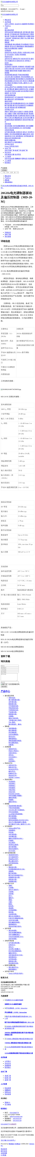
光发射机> (12, 783)
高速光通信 (8, 64)
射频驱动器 (22, 107)
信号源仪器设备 (10, 132)
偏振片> (11, 898)
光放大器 (11, 68)
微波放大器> (13, 867)
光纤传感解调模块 (19, 126)
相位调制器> (13, 730)
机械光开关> (13, 773)
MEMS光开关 (25, 58)
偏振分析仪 (27, 70)
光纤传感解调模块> (15, 932)
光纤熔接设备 (19, 99)
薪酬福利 (18, 158)
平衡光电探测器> (14, 808)
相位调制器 (17, 44)
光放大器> (12, 792)
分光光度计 (10, 54)
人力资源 (8, 160)
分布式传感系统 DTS (15, 128)
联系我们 (31, 24)
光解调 (20, 48)
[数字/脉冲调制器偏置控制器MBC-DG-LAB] (19, 1018)
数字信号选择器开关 (20, 105)
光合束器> (12, 842)
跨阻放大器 (14, 107)
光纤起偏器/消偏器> (15, 795)
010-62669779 (14, 1112)
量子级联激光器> (14, 700)
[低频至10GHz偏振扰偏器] (14, 1000)
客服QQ (7, 1102)
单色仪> (11, 755)
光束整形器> (13, 914)
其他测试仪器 (16, 138)
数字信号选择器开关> (16, 875)
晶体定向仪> (13, 749)
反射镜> (11, 894)
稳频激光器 (22, 36)
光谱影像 (8, 50)
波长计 (25, 132)
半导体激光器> (14, 706)
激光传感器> (13, 930)
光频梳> (11, 716)
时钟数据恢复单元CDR (21, 103)
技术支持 (8, 152)
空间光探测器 (25, 77)
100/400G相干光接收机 (12, 77)
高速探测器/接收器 (11, 75)
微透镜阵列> (13, 924)
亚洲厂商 (24, 150)
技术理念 (18, 154)
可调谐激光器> (14, 710)
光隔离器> (12, 830)
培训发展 (31, 158)
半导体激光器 (14, 34)
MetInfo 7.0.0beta (14, 1144)
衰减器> (11, 908)
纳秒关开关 (17, 58)
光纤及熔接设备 (10, 95)
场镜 (6, 111)
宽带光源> (12, 698)
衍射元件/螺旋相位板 (15, 117)
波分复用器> (13, 846)
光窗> (11, 902)
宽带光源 (8, 32)
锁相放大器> (13, 961)
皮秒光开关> (13, 765)
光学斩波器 (28, 136)
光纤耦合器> (13, 836)
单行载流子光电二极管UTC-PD (22, 83)
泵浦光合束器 (16, 91)
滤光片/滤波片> (14, 889)
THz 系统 (27, 38)
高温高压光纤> (14, 859)
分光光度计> (13, 757)
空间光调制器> (14, 734)
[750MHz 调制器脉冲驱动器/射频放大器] (19, 1039)
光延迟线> (12, 790)
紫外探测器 (20, 79)
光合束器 (8, 91)
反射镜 (30, 111)
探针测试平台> (14, 967)
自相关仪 (19, 132)
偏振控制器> (13, 797)
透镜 (14, 113)
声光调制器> (13, 732)
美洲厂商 (11, 150)
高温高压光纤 (28, 97)
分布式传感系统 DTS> (16, 936)
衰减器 (31, 113)
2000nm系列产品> (15, 828)
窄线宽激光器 (24, 34)
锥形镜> (11, 912)
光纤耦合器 (10, 89)
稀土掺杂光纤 (9, 99)
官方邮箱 (8, 1104)
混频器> (11, 871)
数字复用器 (8, 105)
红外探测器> (13, 818)
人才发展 (8, 156)
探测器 (7, 73)
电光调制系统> (14, 743)
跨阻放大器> (13, 879)
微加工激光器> (14, 718)
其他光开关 (20, 61)
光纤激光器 (26, 32)
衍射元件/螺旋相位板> (16, 918)
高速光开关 (8, 56)
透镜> (11, 900)
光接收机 (21, 66)
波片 (6, 113)
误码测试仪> (13, 957)
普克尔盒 (13, 46)
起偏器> (11, 840)
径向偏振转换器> (14, 922)
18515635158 (17, 1118)
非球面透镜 (8, 115)
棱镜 (21, 113)
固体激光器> (13, 704)
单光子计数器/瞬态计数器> (18, 822)
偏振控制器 (14, 70)
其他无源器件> (14, 849)
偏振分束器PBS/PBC (22, 89)
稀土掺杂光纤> (14, 861)
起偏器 (31, 89)
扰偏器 (20, 70)
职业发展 (11, 158)
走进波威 (8, 22)
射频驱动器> (13, 881)
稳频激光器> (13, 714)
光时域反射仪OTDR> (16, 955)
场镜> (11, 885)
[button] (10, 684)
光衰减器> (12, 788)
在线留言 (13, 1124)
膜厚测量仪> (13, 969)
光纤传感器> (13, 939)
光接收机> (12, 785)
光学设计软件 (9, 144)
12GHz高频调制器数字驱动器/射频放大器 (19, 1053)
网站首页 (8, 20)
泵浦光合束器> (14, 844)
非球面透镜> (13, 910)
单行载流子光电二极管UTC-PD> (20, 824)
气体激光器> (13, 712)
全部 (6, 24)
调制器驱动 (20, 46)
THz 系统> (12, 722)
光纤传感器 (27, 128)
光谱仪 (17, 54)
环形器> (11, 832)
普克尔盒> (12, 736)
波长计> (11, 947)
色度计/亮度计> (14, 751)
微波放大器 (8, 103)
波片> (11, 896)
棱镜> (11, 904)
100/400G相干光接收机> (17, 810)
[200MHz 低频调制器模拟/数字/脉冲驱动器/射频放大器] (19, 1028)
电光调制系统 (13, 48)
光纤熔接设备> (14, 863)
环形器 (25, 87)
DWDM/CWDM (20, 68)
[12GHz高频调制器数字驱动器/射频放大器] (19, 1049)
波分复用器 (25, 91)
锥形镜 (15, 115)
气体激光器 (14, 36)
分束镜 (25, 111)
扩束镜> (11, 887)
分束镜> (11, 891)
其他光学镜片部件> (15, 926)
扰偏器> (11, 799)
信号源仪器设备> (14, 943)
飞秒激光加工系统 (17, 38)
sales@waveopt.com (16, 1116)
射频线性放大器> (14, 877)
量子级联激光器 (16, 32)
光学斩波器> (13, 959)
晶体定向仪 (8, 52)
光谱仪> (11, 759)
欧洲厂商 (18, 150)
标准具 (26, 113)
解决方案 (11, 154)
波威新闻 (24, 24)
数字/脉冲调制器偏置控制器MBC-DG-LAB (19, 1022)
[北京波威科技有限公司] (17, 2)
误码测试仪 (19, 136)
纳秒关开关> (13, 767)
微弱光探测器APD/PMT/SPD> (19, 820)
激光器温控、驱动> (15, 724)
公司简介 (11, 24)
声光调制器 (25, 44)
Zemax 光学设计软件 (12, 146)
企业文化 (18, 24)
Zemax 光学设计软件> (16, 973)
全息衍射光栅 (27, 117)
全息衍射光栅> (14, 920)
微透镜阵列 (18, 120)
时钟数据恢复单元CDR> (17, 869)
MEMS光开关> (14, 769)
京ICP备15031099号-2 (8, 1140)
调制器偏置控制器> (15, 740)
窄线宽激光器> (14, 708)
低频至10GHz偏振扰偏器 (13, 1004)
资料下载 (8, 234)
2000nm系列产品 (10, 87)
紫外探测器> (13, 816)
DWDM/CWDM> (14, 794)
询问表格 (8, 236)
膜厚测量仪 (18, 142)
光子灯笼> (12, 851)
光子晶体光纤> (14, 857)
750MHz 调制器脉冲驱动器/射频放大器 (18, 1043)
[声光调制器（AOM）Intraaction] (16, 1008)
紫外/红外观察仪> (15, 916)
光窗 (18, 113)
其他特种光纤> (14, 855)
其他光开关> (13, 775)
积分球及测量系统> (15, 951)
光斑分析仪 (27, 52)
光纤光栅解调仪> (14, 934)
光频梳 (28, 36)
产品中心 (8, 26)
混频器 (31, 103)
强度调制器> (13, 728)
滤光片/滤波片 (18, 111)
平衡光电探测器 (23, 75)
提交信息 (4, 686)
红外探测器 (28, 79)
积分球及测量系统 (16, 134)
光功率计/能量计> (15, 949)
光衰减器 (27, 66)
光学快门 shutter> (14, 777)
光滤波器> (12, 781)
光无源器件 (8, 85)
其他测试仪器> (14, 963)
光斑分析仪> (13, 753)
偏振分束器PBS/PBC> (16, 838)
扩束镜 (10, 111)
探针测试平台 (9, 142)
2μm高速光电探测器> (16, 814)
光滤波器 (8, 66)
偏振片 (10, 113)
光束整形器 (22, 115)
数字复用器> (13, 873)
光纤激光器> (13, 702)
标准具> (11, 906)
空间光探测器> (14, 812)
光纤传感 (8, 124)
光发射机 (14, 66)
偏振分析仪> (13, 802)
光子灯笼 (13, 93)
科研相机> (12, 761)
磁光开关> (12, 771)
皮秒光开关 (8, 58)
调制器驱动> (13, 738)
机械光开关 (12, 61)
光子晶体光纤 (19, 97)
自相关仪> (12, 945)
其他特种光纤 (9, 97)
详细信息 (8, 232)
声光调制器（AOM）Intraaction (16, 1012)
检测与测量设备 (10, 140)
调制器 (7, 42)
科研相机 (23, 54)
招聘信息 (24, 158)
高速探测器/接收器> (15, 806)
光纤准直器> (13, 834)
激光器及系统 (9, 30)
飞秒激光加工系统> (15, 720)
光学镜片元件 (9, 109)
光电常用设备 (9, 130)
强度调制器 (8, 44)
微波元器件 (8, 101)
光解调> (11, 745)
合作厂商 (8, 148)
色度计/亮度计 (18, 52)
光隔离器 (19, 87)
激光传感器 (8, 126)
